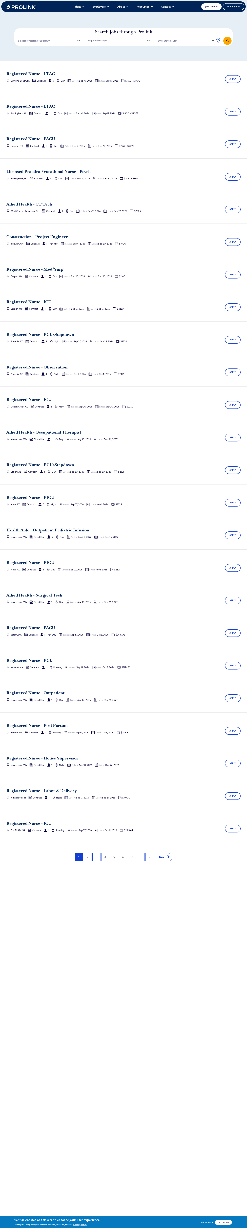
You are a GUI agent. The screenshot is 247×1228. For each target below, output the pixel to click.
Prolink (21, 6)
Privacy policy (80, 1224)
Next (162, 857)
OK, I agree (223, 1222)
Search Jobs (227, 41)
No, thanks (206, 1222)
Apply (233, 79)
